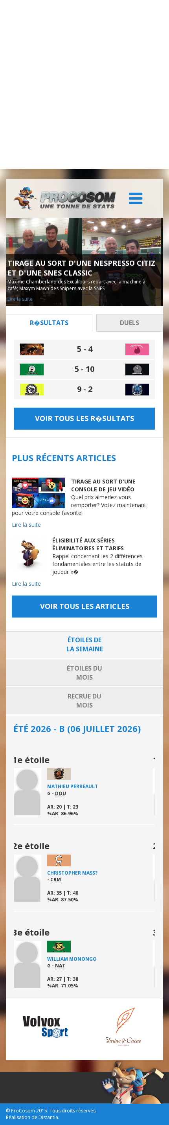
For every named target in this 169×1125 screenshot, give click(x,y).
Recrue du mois (84, 701)
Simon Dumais (89, 872)
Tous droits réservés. (73, 1110)
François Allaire (93, 959)
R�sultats (49, 322)
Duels (129, 322)
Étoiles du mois (84, 673)
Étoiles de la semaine (84, 644)
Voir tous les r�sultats (84, 418)
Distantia (48, 1117)
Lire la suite (47, 299)
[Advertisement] (84, 84)
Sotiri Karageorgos (98, 786)
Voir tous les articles (84, 606)
